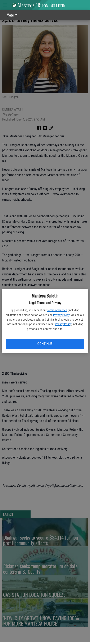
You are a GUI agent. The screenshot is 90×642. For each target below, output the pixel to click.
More (10, 15)
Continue (44, 344)
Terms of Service (57, 310)
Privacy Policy (61, 315)
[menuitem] (13, 15)
